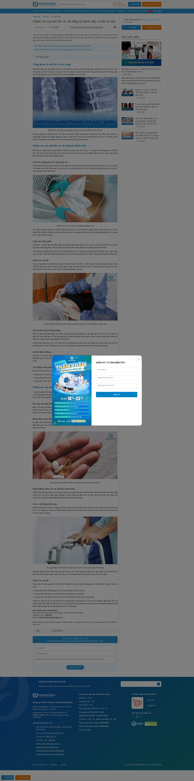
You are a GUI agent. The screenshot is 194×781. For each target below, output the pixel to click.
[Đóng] (138, 358)
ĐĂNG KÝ (116, 394)
